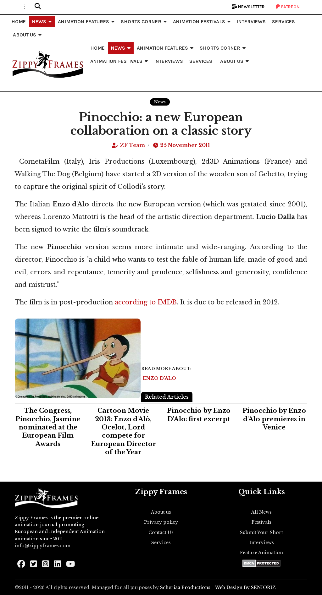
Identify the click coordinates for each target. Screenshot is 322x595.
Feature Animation (261, 552)
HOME (18, 22)
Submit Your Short (261, 532)
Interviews (261, 542)
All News (261, 512)
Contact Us (161, 532)
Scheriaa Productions (185, 587)
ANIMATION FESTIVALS (199, 22)
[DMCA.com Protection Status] (261, 563)
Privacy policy (161, 522)
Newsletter (251, 6)
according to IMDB (145, 302)
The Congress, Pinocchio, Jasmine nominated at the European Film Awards (47, 427)
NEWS (39, 22)
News (160, 102)
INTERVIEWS (251, 22)
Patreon (290, 6)
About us (161, 512)
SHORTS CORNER (141, 22)
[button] (38, 6)
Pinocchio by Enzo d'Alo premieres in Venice (274, 419)
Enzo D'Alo (159, 378)
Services (161, 542)
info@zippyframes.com (42, 546)
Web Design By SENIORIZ (245, 587)
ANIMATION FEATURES (83, 22)
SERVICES (283, 22)
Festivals (261, 522)
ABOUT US (24, 35)
